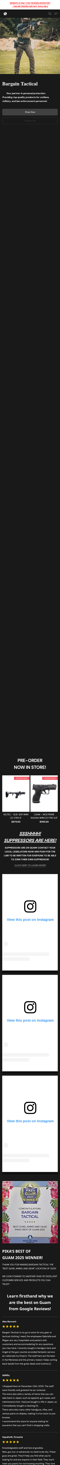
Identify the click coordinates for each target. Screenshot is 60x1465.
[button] (5, 13)
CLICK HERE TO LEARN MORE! (30, 865)
